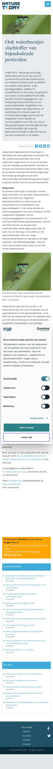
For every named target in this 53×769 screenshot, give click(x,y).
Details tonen (37, 418)
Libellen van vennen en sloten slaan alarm (23, 674)
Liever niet (26, 437)
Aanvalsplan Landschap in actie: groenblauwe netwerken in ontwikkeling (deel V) (25, 577)
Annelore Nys (15, 480)
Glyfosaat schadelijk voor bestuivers (21, 680)
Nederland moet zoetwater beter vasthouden (25, 618)
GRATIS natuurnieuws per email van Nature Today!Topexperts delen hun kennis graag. (26, 550)
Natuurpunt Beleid (11, 484)
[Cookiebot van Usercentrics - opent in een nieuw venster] (37, 329)
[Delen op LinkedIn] (44, 146)
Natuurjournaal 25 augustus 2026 (20, 625)
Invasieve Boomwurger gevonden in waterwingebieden (21, 595)
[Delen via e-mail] (48, 146)
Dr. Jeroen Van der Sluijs (14, 471)
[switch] (45, 388)
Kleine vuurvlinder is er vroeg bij (19, 649)
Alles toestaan (26, 427)
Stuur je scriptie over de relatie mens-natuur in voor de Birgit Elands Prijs (25, 642)
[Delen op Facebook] (36, 146)
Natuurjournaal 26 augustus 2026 (20, 603)
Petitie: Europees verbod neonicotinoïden (23, 686)
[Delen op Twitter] (40, 146)
